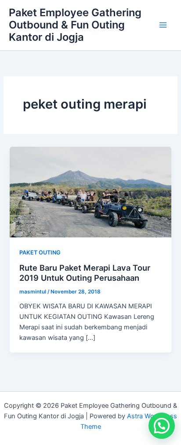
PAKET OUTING (40, 252)
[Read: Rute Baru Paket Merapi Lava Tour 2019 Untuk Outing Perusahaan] (90, 192)
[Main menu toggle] (163, 25)
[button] (161, 426)
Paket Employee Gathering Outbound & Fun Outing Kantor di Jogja (75, 25)
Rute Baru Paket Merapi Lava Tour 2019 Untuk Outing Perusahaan (84, 273)
